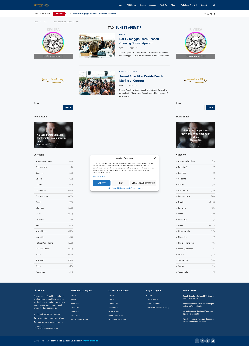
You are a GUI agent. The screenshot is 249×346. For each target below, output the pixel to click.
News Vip (196, 237)
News (196, 225)
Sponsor (153, 5)
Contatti (203, 5)
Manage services (99, 177)
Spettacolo (196, 260)
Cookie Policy (111, 188)
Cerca (178, 103)
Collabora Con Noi (189, 5)
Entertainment (196, 196)
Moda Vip (196, 219)
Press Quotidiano (196, 249)
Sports (196, 266)
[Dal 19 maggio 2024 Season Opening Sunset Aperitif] (97, 45)
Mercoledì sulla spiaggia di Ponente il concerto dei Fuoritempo (94, 14)
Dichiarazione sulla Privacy (126, 188)
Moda (196, 214)
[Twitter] (208, 14)
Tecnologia (196, 272)
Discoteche (196, 190)
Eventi (196, 202)
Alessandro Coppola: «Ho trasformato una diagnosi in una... (195, 133)
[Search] (214, 5)
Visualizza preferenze (143, 183)
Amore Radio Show (196, 161)
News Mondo (196, 231)
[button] (154, 158)
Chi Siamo (131, 5)
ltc (122, 48)
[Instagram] (211, 14)
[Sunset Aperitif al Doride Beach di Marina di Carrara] (97, 83)
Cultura (196, 184)
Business (196, 173)
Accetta (102, 183)
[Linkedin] (214, 14)
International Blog (90, 341)
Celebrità (196, 179)
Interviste (196, 208)
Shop (173, 5)
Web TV (163, 5)
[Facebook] (205, 14)
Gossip (143, 5)
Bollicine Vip (196, 167)
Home (120, 5)
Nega (120, 183)
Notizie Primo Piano (196, 243)
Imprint (140, 188)
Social (196, 254)
